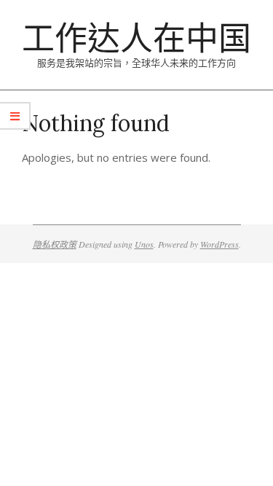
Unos (144, 244)
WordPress (219, 244)
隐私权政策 (54, 244)
